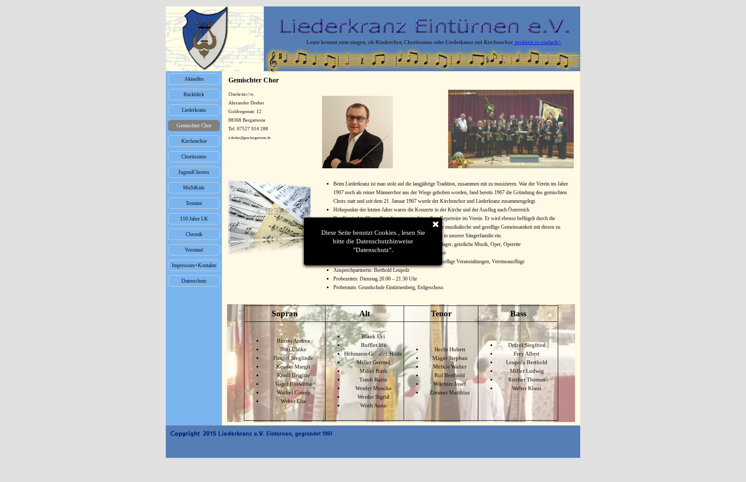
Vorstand (194, 250)
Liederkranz (194, 110)
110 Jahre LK (194, 219)
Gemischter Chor (194, 126)
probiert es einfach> (521, 42)
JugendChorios (193, 172)
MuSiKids (194, 188)
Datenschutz (193, 281)
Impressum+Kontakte (194, 265)
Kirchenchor (194, 141)
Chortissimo (193, 157)
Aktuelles (194, 79)
